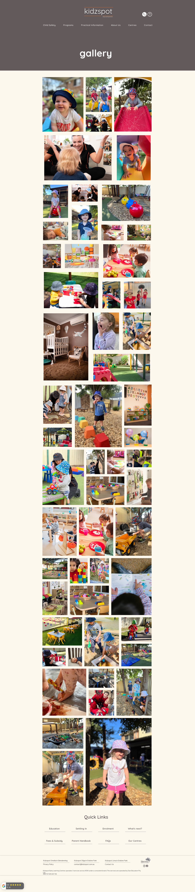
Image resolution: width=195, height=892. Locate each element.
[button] (68, 25)
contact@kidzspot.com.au (84, 864)
